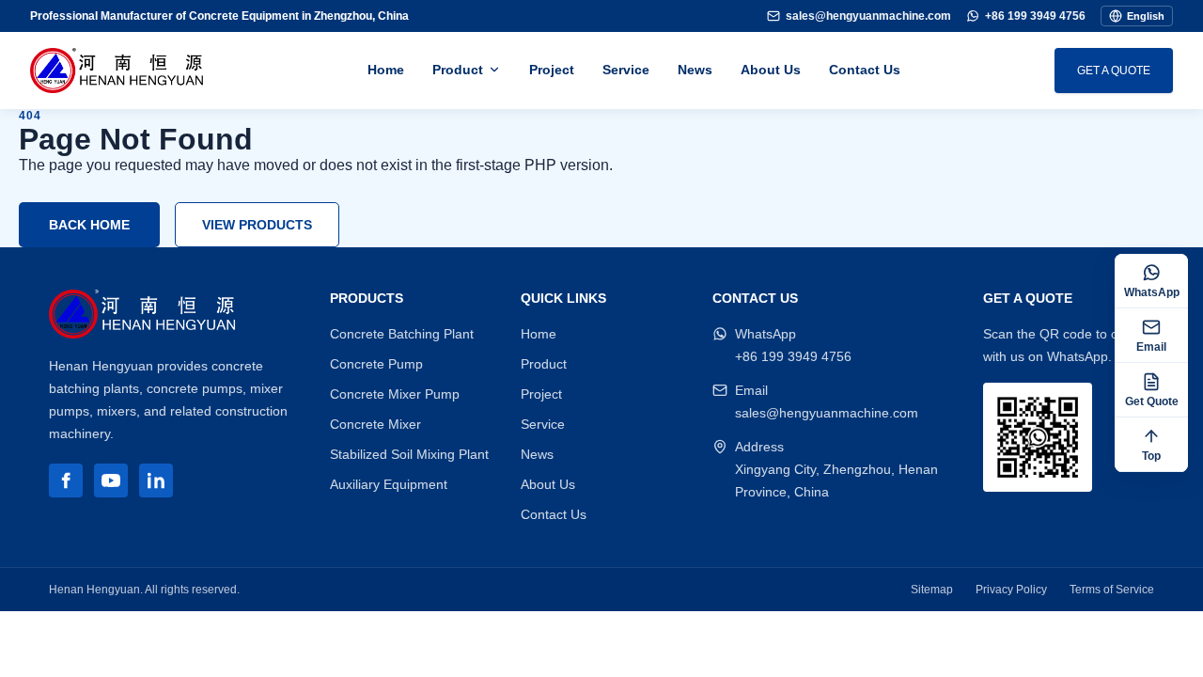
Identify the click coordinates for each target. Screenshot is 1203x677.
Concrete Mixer (375, 424)
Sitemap (932, 589)
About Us (771, 69)
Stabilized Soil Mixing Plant (409, 454)
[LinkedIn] (156, 480)
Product (457, 69)
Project (551, 69)
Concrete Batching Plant (402, 333)
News (695, 69)
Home (385, 69)
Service (625, 69)
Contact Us (864, 69)
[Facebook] (66, 480)
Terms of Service (1112, 589)
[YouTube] (111, 480)
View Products (257, 224)
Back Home (89, 224)
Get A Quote (1113, 70)
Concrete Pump (376, 363)
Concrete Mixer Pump (395, 393)
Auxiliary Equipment (388, 484)
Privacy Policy (1011, 589)
